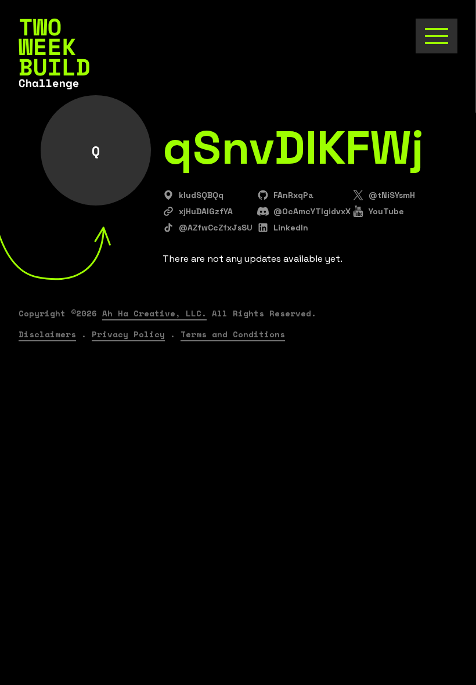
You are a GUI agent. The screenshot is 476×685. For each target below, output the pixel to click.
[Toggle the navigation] (436, 36)
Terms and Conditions (233, 334)
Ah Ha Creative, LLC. (154, 313)
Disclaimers (47, 334)
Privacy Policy (128, 334)
